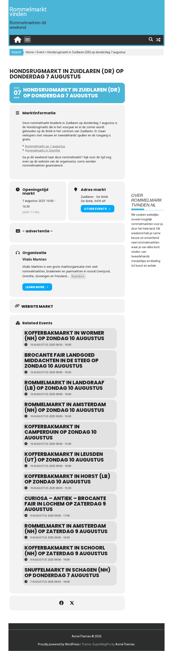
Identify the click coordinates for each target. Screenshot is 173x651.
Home (30, 52)
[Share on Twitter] (72, 603)
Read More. (78, 276)
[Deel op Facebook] (62, 603)
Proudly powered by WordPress (59, 644)
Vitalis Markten (34, 259)
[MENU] (27, 40)
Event (40, 52)
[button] (164, 6)
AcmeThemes (125, 644)
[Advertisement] (147, 123)
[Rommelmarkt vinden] (17, 38)
